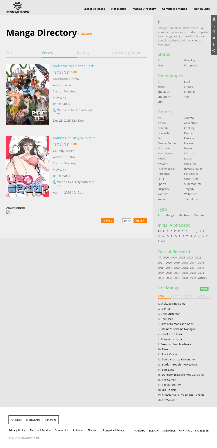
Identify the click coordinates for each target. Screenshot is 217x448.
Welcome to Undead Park (73, 66)
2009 (161, 273)
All (159, 60)
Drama (74, 79)
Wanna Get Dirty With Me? (74, 138)
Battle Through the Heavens (179, 364)
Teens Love (191, 199)
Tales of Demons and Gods (176, 324)
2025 (174, 257)
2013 (177, 267)
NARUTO (139, 430)
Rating (83, 52)
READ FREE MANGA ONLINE (18, 8)
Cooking (189, 128)
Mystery (163, 163)
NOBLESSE (202, 430)
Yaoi (186, 97)
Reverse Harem (193, 168)
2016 (201, 262)
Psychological (166, 168)
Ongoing (189, 60)
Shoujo (188, 86)
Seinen (162, 86)
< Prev (107, 221)
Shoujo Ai (164, 91)
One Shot (190, 163)
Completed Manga (174, 9)
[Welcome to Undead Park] (27, 97)
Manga (170, 215)
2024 (182, 257)
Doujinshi (164, 133)
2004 (201, 273)
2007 (177, 273)
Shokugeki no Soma (172, 303)
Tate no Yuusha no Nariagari (178, 329)
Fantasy (189, 138)
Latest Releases (94, 9)
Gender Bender (167, 143)
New (160, 65)
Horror (188, 148)
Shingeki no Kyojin (172, 339)
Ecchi (161, 138)
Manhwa (183, 215)
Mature (189, 153)
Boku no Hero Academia (175, 344)
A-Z (9, 52)
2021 (161, 262)
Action (162, 123)
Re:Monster (169, 400)
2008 (169, 273)
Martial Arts (165, 153)
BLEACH (154, 430)
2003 (161, 278)
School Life (191, 174)
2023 (190, 257)
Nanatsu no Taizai (171, 334)
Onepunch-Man (170, 314)
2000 (185, 278)
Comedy (58, 151)
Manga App (33, 420)
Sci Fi (161, 179)
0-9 (163, 241)
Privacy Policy (17, 430)
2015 (161, 267)
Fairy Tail (165, 309)
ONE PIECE (168, 430)
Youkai (162, 199)
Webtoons (190, 194)
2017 (193, 262)
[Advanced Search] (214, 32)
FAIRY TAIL (185, 430)
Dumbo (69, 157)
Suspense (164, 189)
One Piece (166, 319)
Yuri (160, 102)
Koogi (68, 85)
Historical (164, 148)
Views (47, 52)
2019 (177, 262)
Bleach (166, 349)
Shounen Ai (165, 97)
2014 (169, 267)
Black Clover (169, 354)
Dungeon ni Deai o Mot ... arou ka (183, 375)
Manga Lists (201, 9)
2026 (166, 257)
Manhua (199, 215)
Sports (162, 184)
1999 (193, 278)
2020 (169, 262)
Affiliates (16, 420)
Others (202, 278)
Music (188, 158)
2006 (185, 273)
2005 (193, 273)
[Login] (214, 19)
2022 (198, 257)
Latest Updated (127, 52)
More (204, 289)
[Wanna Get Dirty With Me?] (27, 169)
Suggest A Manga (113, 430)
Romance (164, 174)
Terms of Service (40, 430)
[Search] (214, 25)
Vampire (163, 194)
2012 (185, 267)
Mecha (162, 158)
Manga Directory (144, 9)
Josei (187, 81)
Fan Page (50, 420)
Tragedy (189, 189)
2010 (201, 267)
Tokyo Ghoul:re (171, 385)
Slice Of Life (191, 179)
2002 (169, 278)
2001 (177, 278)
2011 (193, 267)
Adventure (60, 79)
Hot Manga (118, 9)
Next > (140, 221)
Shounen (190, 91)
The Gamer (169, 380)
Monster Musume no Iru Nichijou (183, 395)
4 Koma (189, 118)
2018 (185, 262)
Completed (191, 65)
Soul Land (168, 369)
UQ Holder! (169, 390)
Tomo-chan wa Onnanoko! (178, 359)
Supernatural (192, 184)
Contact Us (61, 430)
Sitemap (93, 430)
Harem (70, 151)
